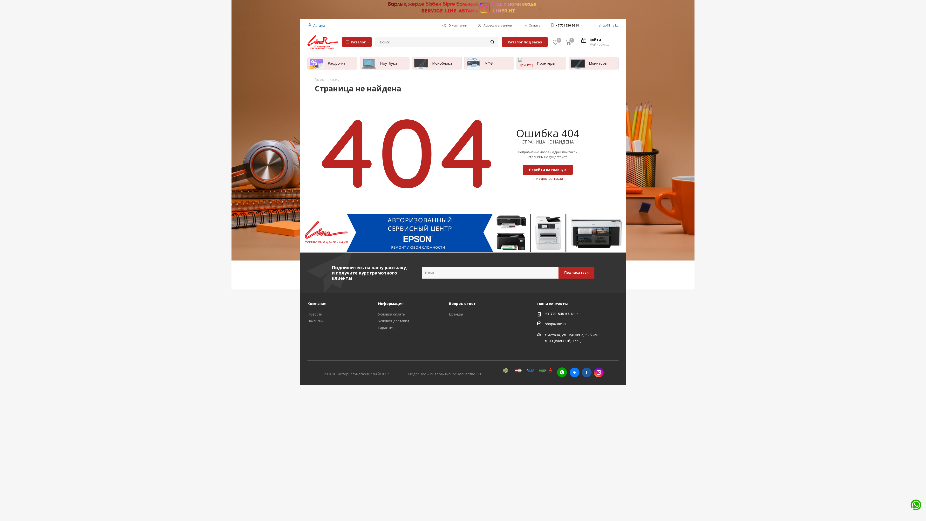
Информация (390, 303)
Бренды (456, 314)
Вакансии (315, 320)
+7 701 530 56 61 (567, 25)
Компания (316, 303)
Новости (314, 314)
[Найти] (492, 42)
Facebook (587, 372)
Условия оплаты (392, 314)
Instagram (599, 372)
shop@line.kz (555, 323)
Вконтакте (574, 372)
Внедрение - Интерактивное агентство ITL (444, 373)
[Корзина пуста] (568, 42)
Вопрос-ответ (462, 303)
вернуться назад (551, 179)
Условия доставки (393, 320)
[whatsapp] (562, 372)
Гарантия (386, 327)
